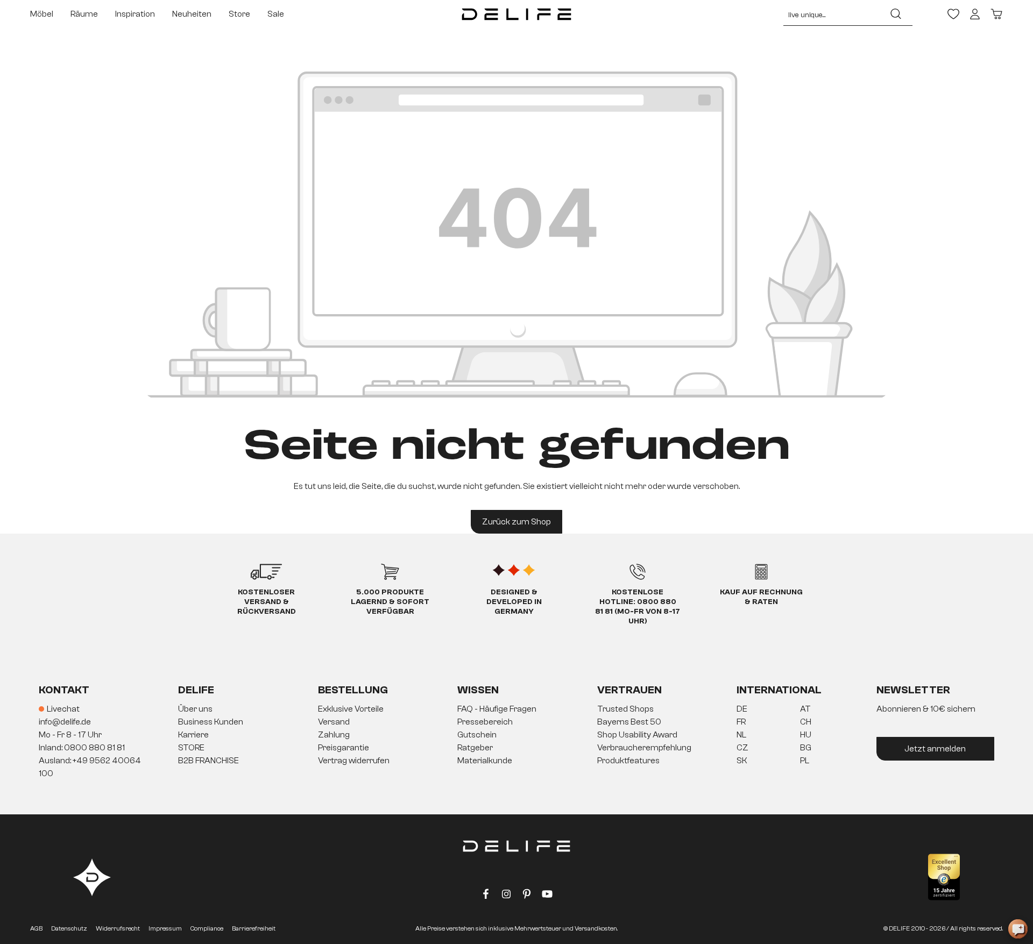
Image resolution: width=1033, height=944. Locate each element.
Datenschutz (69, 928)
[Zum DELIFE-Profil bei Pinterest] (527, 896)
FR (741, 722)
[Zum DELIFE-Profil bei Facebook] (486, 896)
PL (804, 760)
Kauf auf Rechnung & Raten (761, 597)
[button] (516, 735)
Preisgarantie (343, 748)
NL (741, 735)
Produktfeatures (628, 760)
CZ (742, 748)
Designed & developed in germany (514, 602)
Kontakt (64, 690)
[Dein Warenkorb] (996, 14)
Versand (334, 722)
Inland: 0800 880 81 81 (82, 748)
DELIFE (196, 690)
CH (805, 722)
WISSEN (478, 690)
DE (742, 709)
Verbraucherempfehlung (644, 748)
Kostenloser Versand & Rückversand (266, 602)
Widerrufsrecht (118, 928)
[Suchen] (895, 14)
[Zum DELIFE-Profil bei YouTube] (547, 896)
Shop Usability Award (637, 735)
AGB (36, 928)
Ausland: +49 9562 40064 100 (90, 767)
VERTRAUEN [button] (629, 690)
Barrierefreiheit (253, 928)
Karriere (193, 735)
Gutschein (477, 735)
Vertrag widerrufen (354, 760)
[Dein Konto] (974, 14)
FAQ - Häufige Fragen (496, 709)
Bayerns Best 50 (629, 722)
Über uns (195, 709)
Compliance (206, 928)
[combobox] (831, 14)
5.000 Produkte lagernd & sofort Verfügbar (390, 602)
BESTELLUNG (353, 690)
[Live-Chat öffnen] (1018, 929)
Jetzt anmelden (935, 749)
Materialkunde (484, 760)
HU (805, 735)
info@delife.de (65, 722)
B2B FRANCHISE (208, 760)
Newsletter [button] (913, 690)
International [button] (779, 690)
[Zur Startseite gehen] (516, 14)
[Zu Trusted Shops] (944, 877)
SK (742, 760)
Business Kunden (210, 722)
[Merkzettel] (953, 14)
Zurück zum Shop (516, 522)
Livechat (63, 709)
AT (805, 709)
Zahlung (334, 735)
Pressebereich (485, 722)
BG (805, 748)
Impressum (165, 928)
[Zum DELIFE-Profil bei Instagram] (506, 896)
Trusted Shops (625, 709)
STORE (191, 748)
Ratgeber (475, 748)
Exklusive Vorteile (351, 709)
